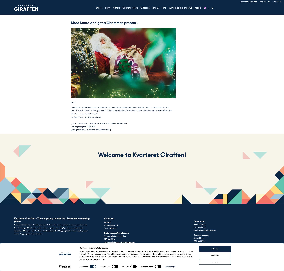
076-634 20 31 (109, 239)
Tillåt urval (215, 255)
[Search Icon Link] (213, 8)
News (108, 8)
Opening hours (130, 8)
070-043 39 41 (199, 241)
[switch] (115, 266)
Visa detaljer (170, 267)
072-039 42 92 (200, 227)
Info (164, 8)
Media (198, 8)
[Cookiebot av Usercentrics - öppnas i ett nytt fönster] (65, 266)
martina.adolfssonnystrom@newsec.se (119, 242)
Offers (116, 8)
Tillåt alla (214, 249)
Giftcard (145, 8)
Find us (155, 8)
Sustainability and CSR (181, 8)
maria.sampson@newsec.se (205, 230)
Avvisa (214, 262)
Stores (99, 8)
